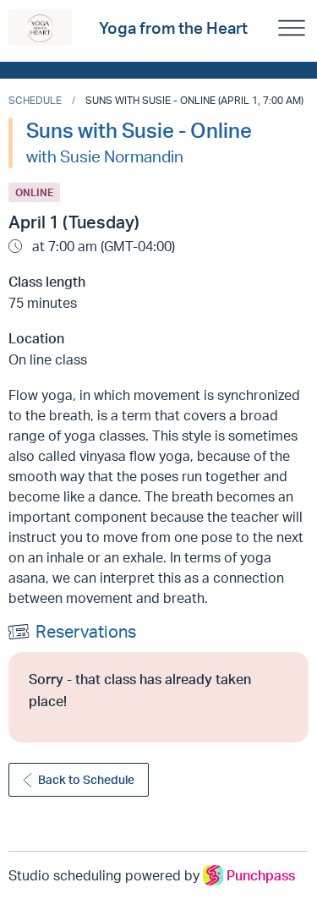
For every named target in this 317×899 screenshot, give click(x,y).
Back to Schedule (86, 779)
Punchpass (261, 875)
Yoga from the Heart (173, 28)
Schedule (35, 100)
